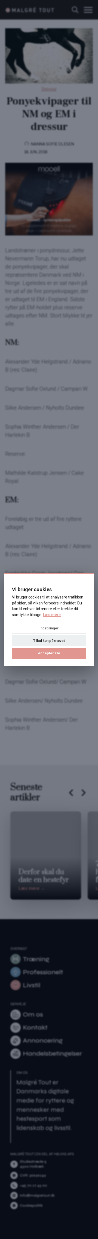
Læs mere (52, 615)
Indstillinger (49, 628)
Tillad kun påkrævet (49, 641)
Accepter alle (49, 653)
